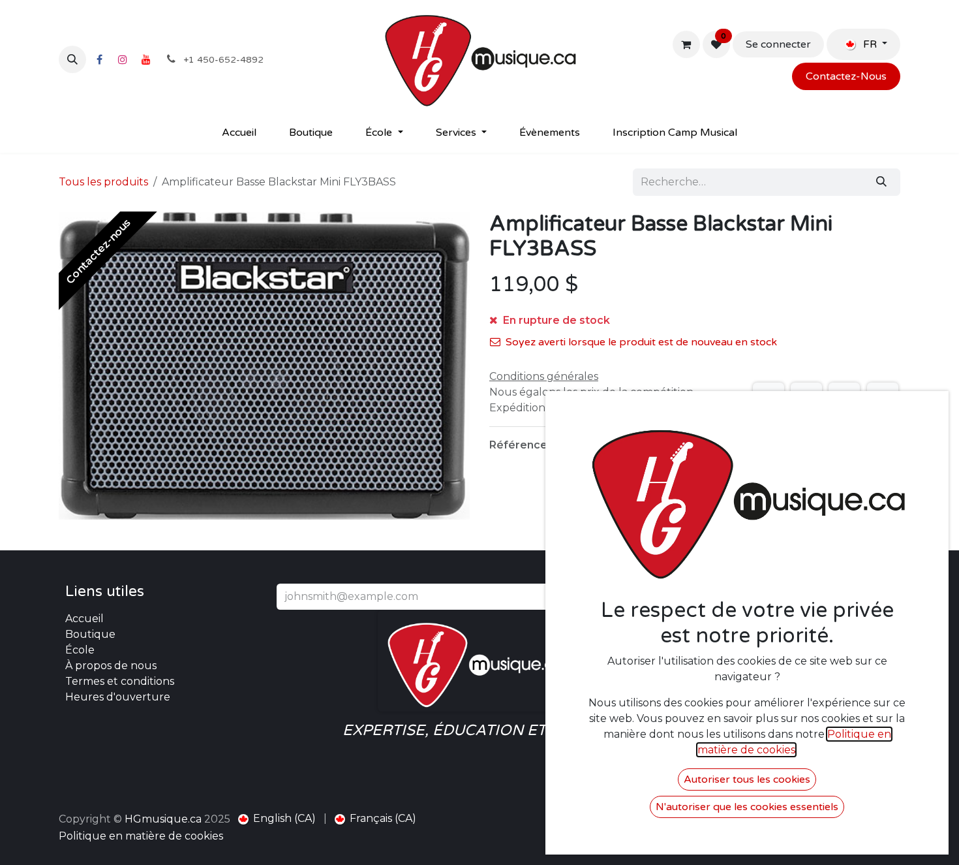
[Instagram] (122, 59)
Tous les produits (103, 182)
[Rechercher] (881, 182)
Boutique (90, 634)
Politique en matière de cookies (141, 836)
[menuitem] (239, 132)
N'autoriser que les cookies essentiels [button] (747, 806)
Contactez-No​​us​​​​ (846, 76)
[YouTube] (146, 59)
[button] (72, 59)
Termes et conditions (119, 681)
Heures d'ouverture (117, 697)
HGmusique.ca (163, 819)
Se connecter (778, 44)
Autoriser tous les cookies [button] (747, 779)
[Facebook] (99, 59)
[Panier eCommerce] (686, 44)
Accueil (84, 618)
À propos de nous (111, 665)
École (80, 650)
